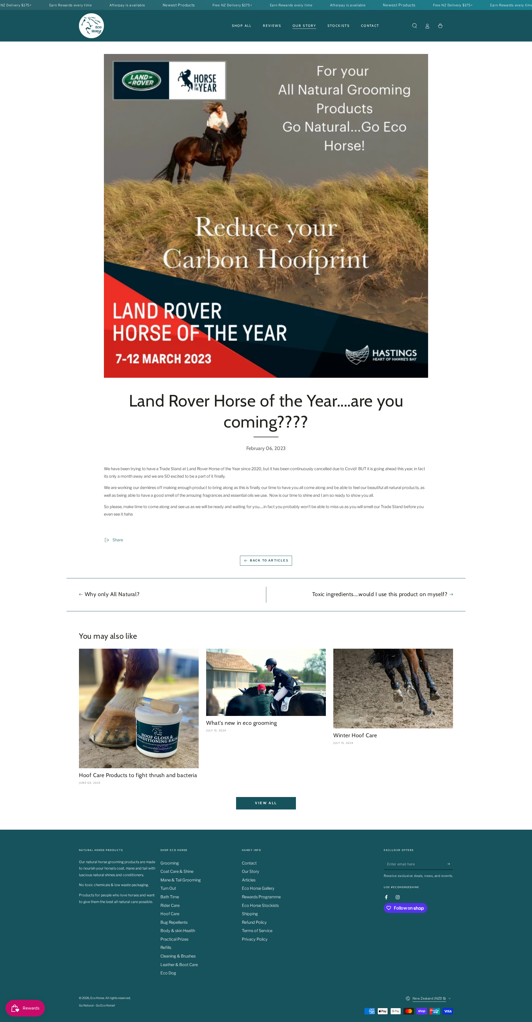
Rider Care (170, 905)
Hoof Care (169, 913)
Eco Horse (97, 998)
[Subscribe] (450, 864)
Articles (248, 880)
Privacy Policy (255, 939)
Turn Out (168, 888)
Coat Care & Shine (176, 871)
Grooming (169, 863)
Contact (249, 863)
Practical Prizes (174, 939)
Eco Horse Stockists (260, 905)
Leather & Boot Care (179, 964)
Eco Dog (168, 973)
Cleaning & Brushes (178, 956)
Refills (165, 947)
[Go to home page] (91, 25)
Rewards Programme (261, 896)
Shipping (250, 913)
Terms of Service (257, 930)
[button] (414, 25)
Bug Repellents (174, 922)
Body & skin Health (177, 930)
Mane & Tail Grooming (180, 880)
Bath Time (169, 896)
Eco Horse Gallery (258, 888)
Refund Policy (254, 922)
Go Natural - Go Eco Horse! (97, 1005)
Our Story (250, 871)
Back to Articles (269, 560)
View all (266, 803)
